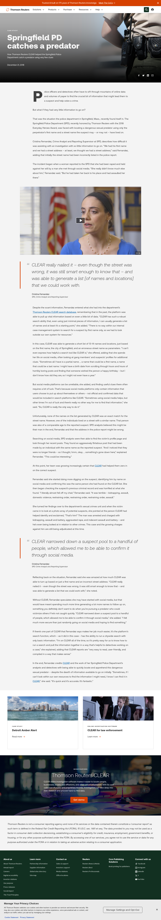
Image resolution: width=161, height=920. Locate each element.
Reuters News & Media (91, 864)
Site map (33, 875)
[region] (80, 910)
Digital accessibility (11, 875)
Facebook (141, 864)
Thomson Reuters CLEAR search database (54, 312)
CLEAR (98, 465)
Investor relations (10, 879)
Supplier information (37, 868)
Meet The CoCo (106, 3)
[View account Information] (152, 9)
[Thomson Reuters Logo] (18, 9)
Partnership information (39, 864)
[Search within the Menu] (146, 9)
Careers (7, 871)
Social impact (9, 891)
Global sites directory (38, 871)
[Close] (157, 909)
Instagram (141, 868)
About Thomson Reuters (13, 864)
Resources (83, 9)
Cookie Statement (11, 917)
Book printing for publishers (119, 866)
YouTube (141, 879)
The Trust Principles (11, 895)
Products (52, 9)
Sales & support (62, 864)
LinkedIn (141, 871)
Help (97, 9)
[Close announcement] (157, 3)
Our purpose (8, 883)
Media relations (62, 871)
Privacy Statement (26, 917)
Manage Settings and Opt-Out (122, 910)
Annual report (9, 868)
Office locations (62, 875)
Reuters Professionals (91, 871)
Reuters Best (87, 868)
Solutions (37, 9)
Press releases (9, 887)
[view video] (80, 221)
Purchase (67, 9)
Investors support (63, 868)
